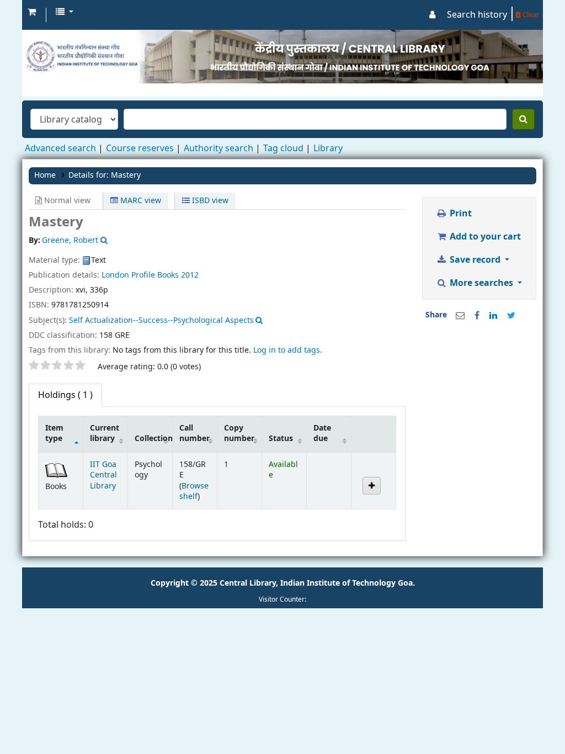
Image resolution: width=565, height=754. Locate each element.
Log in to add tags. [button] (287, 350)
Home (45, 175)
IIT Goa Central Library (103, 475)
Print (459, 213)
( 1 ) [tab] (65, 395)
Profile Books (155, 275)
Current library (104, 433)
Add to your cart (484, 236)
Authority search (218, 148)
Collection (153, 438)
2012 (190, 275)
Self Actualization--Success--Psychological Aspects (161, 320)
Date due (322, 433)
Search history (477, 15)
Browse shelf (194, 491)
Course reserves (140, 148)
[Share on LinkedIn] (493, 315)
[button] (31, 12)
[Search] (523, 119)
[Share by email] (460, 315)
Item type (54, 433)
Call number (194, 433)
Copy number (239, 433)
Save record (475, 260)
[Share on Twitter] (511, 315)
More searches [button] (481, 283)
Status (281, 438)
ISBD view (209, 200)
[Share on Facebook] (477, 315)
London (115, 275)
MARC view (139, 200)
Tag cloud (283, 148)
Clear (530, 14)
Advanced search (60, 148)
